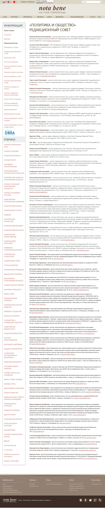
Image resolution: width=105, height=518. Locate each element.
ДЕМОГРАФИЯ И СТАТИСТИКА (14, 388)
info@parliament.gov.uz (36, 167)
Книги (49, 17)
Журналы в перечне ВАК (76, 486)
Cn (16, 2)
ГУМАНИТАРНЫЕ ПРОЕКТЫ (13, 419)
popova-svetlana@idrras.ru (82, 398)
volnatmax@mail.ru (38, 431)
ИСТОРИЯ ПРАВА (9, 430)
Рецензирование (77, 17)
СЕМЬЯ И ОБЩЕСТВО (11, 393)
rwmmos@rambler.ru (79, 415)
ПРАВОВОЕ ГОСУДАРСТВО (13, 311)
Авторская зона (34, 486)
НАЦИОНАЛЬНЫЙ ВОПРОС (13, 333)
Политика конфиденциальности (12, 492)
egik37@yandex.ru (37, 313)
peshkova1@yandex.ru (53, 41)
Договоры (59, 17)
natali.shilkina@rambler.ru (48, 76)
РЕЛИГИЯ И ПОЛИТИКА (12, 410)
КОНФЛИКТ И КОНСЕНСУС (13, 289)
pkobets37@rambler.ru (68, 354)
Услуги (92, 17)
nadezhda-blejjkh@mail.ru (81, 290)
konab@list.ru (57, 371)
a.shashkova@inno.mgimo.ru (87, 450)
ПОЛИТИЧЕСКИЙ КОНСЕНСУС (14, 230)
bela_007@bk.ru (71, 281)
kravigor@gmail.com (35, 68)
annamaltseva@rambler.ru (58, 101)
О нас (5, 17)
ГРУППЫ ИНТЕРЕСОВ (11, 265)
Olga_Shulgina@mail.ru (90, 458)
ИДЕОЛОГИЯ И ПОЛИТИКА (13, 274)
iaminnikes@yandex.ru (68, 240)
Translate (50, 3)
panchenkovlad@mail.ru (93, 392)
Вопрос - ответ (73, 490)
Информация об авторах (12, 114)
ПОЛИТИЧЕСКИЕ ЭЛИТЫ (12, 261)
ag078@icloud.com (83, 250)
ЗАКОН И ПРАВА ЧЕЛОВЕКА (13, 379)
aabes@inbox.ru (60, 273)
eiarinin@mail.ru (59, 259)
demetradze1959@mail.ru (73, 323)
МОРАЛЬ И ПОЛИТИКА (11, 316)
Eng (11, 2)
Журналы (14, 17)
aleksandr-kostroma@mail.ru (38, 192)
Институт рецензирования (54, 484)
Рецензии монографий (11, 461)
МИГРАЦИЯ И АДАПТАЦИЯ (13, 344)
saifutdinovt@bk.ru (65, 423)
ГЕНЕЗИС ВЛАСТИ (10, 160)
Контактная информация (10, 490)
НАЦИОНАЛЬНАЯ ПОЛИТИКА (14, 285)
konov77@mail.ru (37, 363)
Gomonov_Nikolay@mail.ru (59, 109)
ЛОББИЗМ (7, 215)
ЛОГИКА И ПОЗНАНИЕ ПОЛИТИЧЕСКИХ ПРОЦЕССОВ (11, 186)
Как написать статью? (75, 484)
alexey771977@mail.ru (38, 304)
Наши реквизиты (8, 486)
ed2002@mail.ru (84, 223)
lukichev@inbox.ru (80, 383)
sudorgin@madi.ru (35, 117)
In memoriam (8, 450)
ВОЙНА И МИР (9, 294)
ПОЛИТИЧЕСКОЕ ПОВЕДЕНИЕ (14, 270)
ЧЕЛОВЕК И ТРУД (9, 384)
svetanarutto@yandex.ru (73, 57)
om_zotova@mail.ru (88, 333)
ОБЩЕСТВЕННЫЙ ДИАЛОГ (13, 362)
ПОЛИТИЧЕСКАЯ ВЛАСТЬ (12, 156)
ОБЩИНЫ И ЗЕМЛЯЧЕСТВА (13, 349)
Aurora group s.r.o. (96, 484)
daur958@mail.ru (95, 377)
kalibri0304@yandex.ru (38, 344)
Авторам (40, 17)
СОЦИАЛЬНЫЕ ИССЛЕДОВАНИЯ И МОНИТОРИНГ (10, 355)
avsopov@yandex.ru (90, 438)
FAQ (99, 17)
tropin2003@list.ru (91, 444)
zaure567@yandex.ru (66, 265)
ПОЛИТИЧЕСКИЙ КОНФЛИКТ (13, 226)
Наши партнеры (7, 488)
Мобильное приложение (76, 488)
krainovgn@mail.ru (37, 93)
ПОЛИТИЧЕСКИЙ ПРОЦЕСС (13, 206)
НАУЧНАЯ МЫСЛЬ (10, 445)
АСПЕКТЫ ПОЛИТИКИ (11, 151)
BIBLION (6, 441)
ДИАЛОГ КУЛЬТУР (10, 415)
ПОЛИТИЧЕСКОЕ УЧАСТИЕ (13, 210)
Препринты (27, 17)
